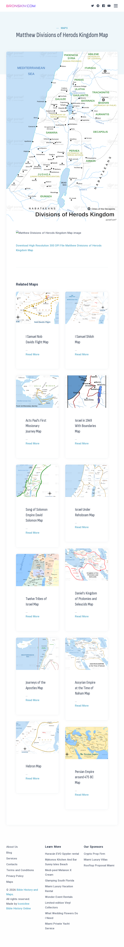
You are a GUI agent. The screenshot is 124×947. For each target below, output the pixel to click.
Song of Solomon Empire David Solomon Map (36, 515)
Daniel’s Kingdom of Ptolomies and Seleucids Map (86, 598)
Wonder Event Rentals (59, 896)
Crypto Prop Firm (94, 853)
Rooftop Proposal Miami (99, 865)
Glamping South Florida (59, 880)
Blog (9, 852)
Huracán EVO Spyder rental (62, 853)
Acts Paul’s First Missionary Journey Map (36, 426)
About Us (12, 846)
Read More (32, 354)
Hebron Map (33, 766)
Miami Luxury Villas (96, 859)
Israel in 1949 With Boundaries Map (85, 426)
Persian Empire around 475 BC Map (84, 777)
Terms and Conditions (20, 870)
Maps (64, 28)
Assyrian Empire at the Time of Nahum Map (85, 688)
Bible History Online (18, 908)
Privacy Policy (14, 876)
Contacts (11, 864)
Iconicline (23, 903)
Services (11, 858)
